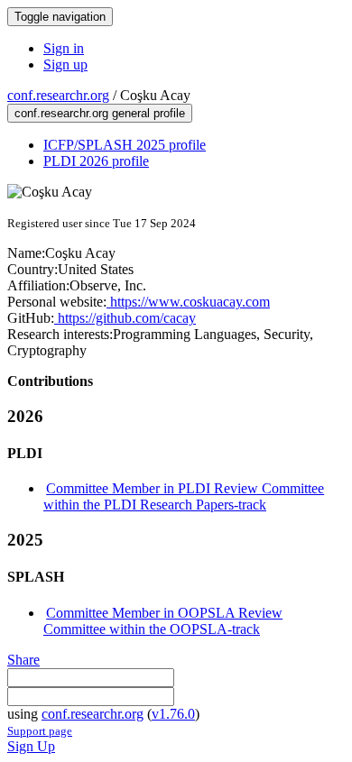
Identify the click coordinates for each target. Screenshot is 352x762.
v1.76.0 (173, 713)
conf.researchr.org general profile (99, 113)
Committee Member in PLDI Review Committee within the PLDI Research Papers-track (183, 496)
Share (23, 659)
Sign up (65, 64)
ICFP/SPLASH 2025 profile (124, 144)
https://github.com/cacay (125, 318)
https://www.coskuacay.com (188, 301)
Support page (39, 731)
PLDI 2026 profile (96, 161)
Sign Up (31, 746)
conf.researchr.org (58, 95)
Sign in (63, 48)
